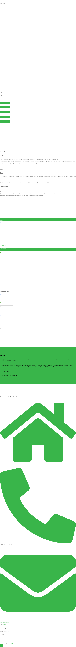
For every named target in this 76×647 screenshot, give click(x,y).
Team (3, 94)
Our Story (4, 92)
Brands (3, 95)
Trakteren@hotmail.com (4, 622)
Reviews (3, 97)
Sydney (12, 643)
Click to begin (5, 102)
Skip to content (2, 0)
